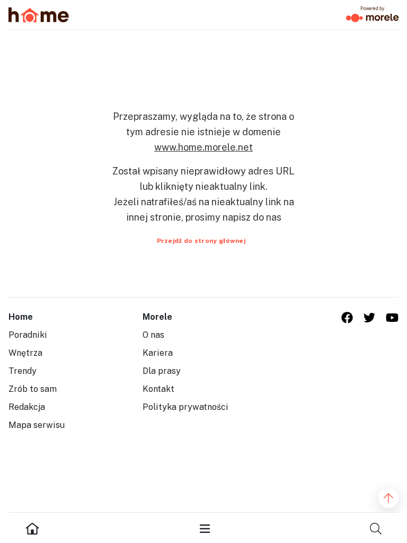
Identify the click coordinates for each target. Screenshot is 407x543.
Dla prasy (162, 371)
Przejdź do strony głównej (201, 240)
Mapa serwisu (36, 425)
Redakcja (26, 407)
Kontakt (158, 389)
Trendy (22, 371)
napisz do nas (252, 217)
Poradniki (27, 335)
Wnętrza (25, 353)
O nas (153, 335)
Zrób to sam (32, 389)
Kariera (158, 353)
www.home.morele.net (203, 147)
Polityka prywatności (185, 407)
